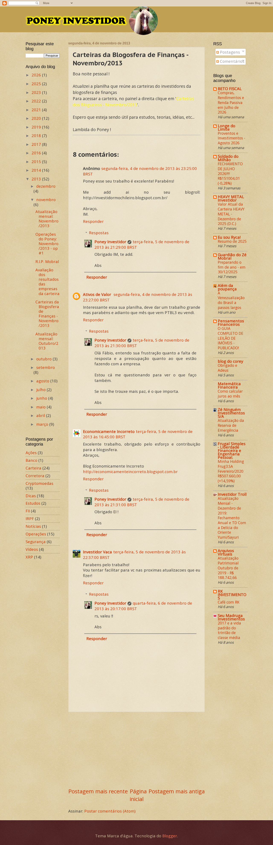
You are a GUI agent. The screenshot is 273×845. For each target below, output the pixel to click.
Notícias (33, 526)
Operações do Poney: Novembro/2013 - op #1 (46, 243)
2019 (37, 127)
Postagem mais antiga (176, 791)
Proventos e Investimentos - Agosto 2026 (231, 138)
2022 (37, 101)
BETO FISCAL (230, 88)
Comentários (231, 61)
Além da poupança (227, 287)
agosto (43, 380)
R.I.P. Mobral (47, 261)
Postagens (229, 52)
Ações (31, 452)
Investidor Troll (232, 494)
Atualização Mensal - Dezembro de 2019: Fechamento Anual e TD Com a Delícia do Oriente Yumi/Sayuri (232, 518)
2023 (37, 92)
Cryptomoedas (39, 483)
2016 (37, 152)
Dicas (31, 495)
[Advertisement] (136, 749)
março (42, 424)
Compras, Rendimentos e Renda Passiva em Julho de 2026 (231, 102)
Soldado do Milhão (228, 158)
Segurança (36, 541)
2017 (37, 144)
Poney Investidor (110, 241)
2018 (37, 135)
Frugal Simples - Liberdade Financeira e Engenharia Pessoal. (231, 450)
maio (41, 406)
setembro (45, 367)
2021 (37, 109)
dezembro (45, 186)
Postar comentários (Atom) (109, 811)
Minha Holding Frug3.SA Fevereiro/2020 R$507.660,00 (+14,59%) (231, 471)
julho (41, 389)
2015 (37, 161)
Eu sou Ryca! (229, 237)
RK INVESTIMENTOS (232, 594)
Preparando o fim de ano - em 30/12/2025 (231, 267)
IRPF (30, 518)
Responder (93, 221)
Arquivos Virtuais (226, 552)
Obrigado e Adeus (227, 368)
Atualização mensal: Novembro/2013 (46, 218)
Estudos (33, 503)
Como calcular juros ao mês (230, 394)
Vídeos (32, 549)
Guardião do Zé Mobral (232, 256)
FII (28, 510)
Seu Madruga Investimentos (231, 617)
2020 (37, 118)
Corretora (35, 475)
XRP (29, 557)
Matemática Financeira (229, 385)
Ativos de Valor (97, 294)
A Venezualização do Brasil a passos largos (231, 300)
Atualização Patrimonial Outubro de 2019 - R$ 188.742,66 (228, 568)
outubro (44, 358)
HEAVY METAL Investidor (231, 198)
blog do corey (230, 361)
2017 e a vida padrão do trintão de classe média (229, 630)
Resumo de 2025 (232, 241)
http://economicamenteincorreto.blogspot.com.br (130, 471)
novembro (46, 199)
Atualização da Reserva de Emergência (231, 425)
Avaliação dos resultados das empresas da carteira (47, 281)
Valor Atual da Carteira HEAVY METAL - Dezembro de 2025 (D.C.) (231, 214)
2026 (37, 74)
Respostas (99, 232)
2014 (37, 170)
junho (42, 398)
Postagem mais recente (98, 791)
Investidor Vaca (97, 551)
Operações (36, 534)
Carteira (33, 468)
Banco (31, 460)
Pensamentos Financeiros (231, 322)
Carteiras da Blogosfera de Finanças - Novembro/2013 (47, 313)
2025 (37, 83)
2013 (37, 178)
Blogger (169, 835)
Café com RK (229, 602)
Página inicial (138, 795)
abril (41, 415)
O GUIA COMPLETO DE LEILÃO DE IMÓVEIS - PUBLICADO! (230, 338)
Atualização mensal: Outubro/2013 (46, 341)
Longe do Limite (226, 127)
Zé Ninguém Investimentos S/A (231, 413)
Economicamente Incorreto (109, 431)
